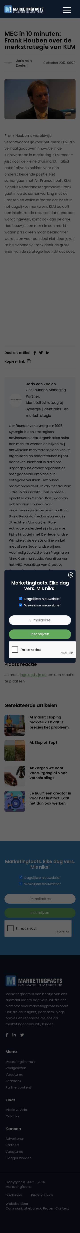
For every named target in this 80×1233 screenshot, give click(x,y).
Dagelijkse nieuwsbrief (42, 599)
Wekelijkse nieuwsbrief (42, 605)
